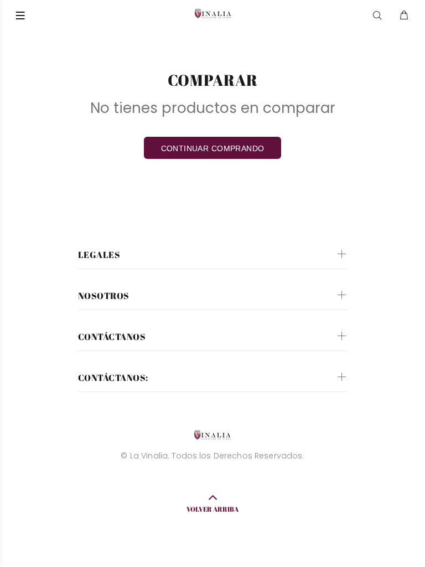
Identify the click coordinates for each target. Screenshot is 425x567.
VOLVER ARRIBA (212, 508)
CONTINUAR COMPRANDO (213, 148)
